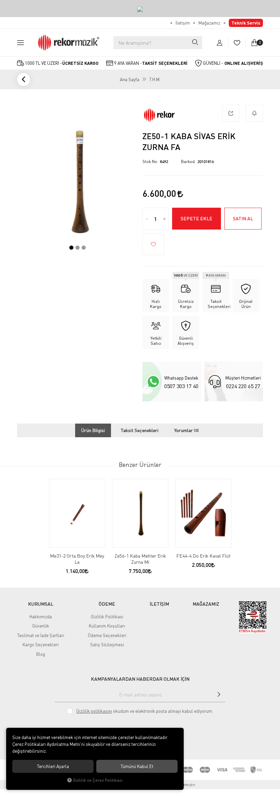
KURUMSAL (40, 604)
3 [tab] (84, 248)
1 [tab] (71, 248)
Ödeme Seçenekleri (107, 635)
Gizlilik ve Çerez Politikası (98, 780)
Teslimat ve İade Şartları (40, 635)
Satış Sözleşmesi (107, 644)
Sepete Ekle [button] (196, 218)
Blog (40, 654)
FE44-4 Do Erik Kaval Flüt (203, 556)
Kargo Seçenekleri (41, 644)
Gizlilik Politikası (107, 616)
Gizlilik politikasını (94, 711)
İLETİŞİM (159, 604)
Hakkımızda (40, 616)
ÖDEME (107, 604)
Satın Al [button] (243, 218)
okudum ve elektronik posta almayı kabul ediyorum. (144, 711)
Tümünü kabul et (137, 766)
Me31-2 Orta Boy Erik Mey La (77, 559)
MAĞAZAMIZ (206, 604)
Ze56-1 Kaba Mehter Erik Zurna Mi (140, 559)
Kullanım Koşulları (107, 626)
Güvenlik (40, 626)
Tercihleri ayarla (53, 766)
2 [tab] (77, 248)
